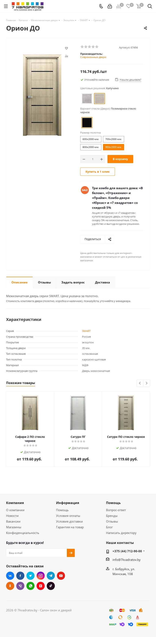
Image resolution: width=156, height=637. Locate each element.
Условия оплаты (68, 516)
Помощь (62, 510)
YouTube (61, 576)
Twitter (30, 576)
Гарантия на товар (70, 527)
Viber (20, 586)
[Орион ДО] (42, 95)
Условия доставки (69, 521)
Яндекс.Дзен (41, 586)
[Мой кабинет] (110, 6)
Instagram (41, 576)
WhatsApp (30, 586)
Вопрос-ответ (116, 510)
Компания (15, 503)
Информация (67, 503)
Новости (12, 516)
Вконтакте (10, 576)
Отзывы (112, 521)
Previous (140, 383)
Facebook (20, 576)
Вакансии (13, 521)
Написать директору (121, 533)
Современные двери (93, 57)
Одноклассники (10, 586)
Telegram (51, 576)
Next (146, 383)
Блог (109, 527)
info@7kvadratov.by (127, 560)
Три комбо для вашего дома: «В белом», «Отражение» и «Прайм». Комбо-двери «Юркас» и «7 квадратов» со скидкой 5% (117, 198)
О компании (15, 510)
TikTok (51, 586)
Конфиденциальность (22, 533)
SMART (86, 331)
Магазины (13, 527)
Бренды (112, 516)
